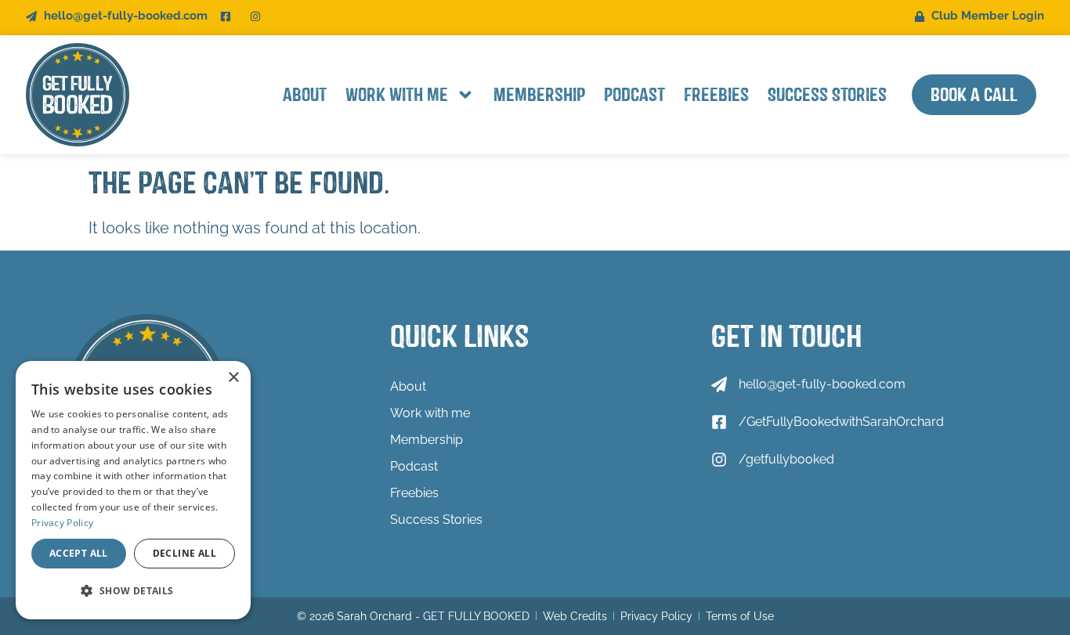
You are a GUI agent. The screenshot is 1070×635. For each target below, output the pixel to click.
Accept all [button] (78, 553)
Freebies (716, 94)
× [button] (233, 378)
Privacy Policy (62, 522)
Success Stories (827, 94)
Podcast (634, 94)
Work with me (396, 94)
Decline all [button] (184, 553)
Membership (539, 94)
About (305, 94)
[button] (133, 591)
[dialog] (133, 490)
